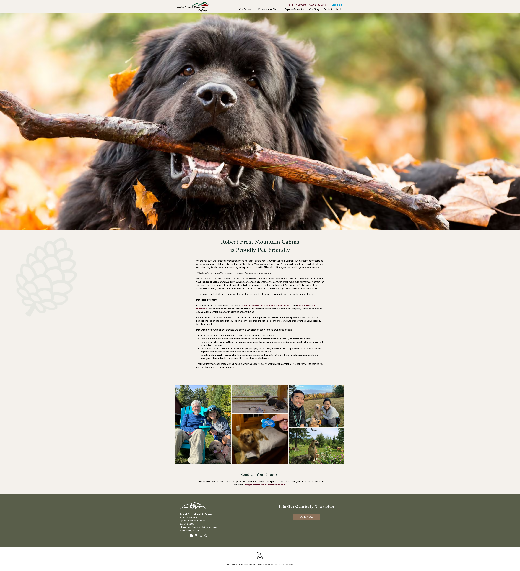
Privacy (197, 530)
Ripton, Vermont (298, 4)
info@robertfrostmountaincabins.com (264, 484)
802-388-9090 (319, 4)
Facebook (191, 535)
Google (205, 535)
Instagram (196, 535)
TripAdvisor (201, 535)
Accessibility (186, 530)
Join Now (306, 517)
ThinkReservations (284, 564)
